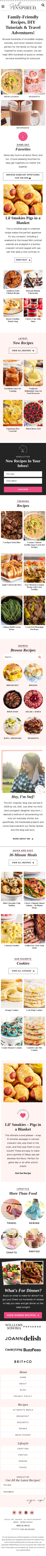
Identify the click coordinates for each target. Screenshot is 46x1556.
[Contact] (32, 1512)
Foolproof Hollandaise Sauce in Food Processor (33, 391)
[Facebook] (20, 1512)
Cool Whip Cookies (34, 1010)
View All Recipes (21, 350)
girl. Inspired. (23, 5)
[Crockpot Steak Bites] (11, 539)
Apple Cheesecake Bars (11, 585)
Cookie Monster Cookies (11, 1048)
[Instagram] (26, 1512)
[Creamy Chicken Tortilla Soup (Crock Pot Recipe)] (34, 539)
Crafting (23, 1448)
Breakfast (23, 1416)
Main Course (23, 1435)
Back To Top (22, 1525)
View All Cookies (21, 971)
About (23, 1383)
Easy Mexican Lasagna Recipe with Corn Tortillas (34, 587)
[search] (43, 6)
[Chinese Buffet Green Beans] (11, 623)
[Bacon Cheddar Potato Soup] (12, 315)
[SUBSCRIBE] (23, 1500)
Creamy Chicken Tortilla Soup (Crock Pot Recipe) (34, 544)
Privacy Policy (23, 1396)
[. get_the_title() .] (12, 385)
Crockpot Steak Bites (11, 542)
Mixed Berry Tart (33, 429)
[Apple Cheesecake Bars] (11, 581)
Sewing (23, 1461)
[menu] (3, 6)
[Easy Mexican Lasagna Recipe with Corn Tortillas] (34, 581)
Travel (23, 1467)
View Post (21, 260)
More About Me (21, 839)
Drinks (23, 1428)
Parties (23, 1455)
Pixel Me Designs (27, 1529)
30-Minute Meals (23, 1410)
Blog (23, 1390)
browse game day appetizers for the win (23, 176)
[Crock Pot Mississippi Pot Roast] (34, 623)
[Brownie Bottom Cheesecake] (33, 287)
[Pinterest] (14, 1512)
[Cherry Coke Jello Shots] (33, 315)
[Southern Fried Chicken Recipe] (12, 287)
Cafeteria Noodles (11, 945)
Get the (23, 1173)
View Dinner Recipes (21, 1315)
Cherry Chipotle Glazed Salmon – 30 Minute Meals (34, 905)
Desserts (23, 1422)
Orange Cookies (11, 1010)
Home (23, 1377)
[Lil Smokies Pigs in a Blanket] (23, 213)
